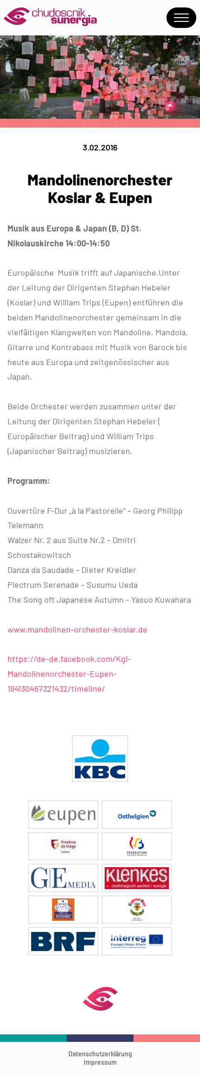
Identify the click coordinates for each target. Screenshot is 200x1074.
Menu (181, 17)
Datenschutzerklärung (100, 1054)
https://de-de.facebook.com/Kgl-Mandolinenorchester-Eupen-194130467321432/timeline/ (69, 673)
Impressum (100, 1062)
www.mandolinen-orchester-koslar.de (77, 629)
